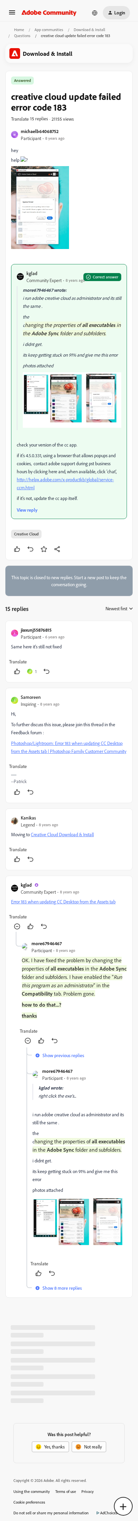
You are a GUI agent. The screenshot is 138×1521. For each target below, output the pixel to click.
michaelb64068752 (40, 131)
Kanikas (28, 817)
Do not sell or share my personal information (51, 1512)
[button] (12, 14)
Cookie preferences (29, 1502)
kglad (31, 273)
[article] (69, 651)
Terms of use (65, 1491)
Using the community (31, 1491)
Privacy (87, 1491)
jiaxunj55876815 (36, 630)
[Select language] (94, 12)
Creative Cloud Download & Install (62, 834)
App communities (48, 29)
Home (19, 29)
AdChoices (109, 1512)
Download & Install (89, 29)
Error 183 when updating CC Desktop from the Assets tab (63, 901)
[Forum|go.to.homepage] (49, 12)
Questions (22, 35)
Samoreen (31, 697)
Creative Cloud (26, 533)
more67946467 (46, 943)
